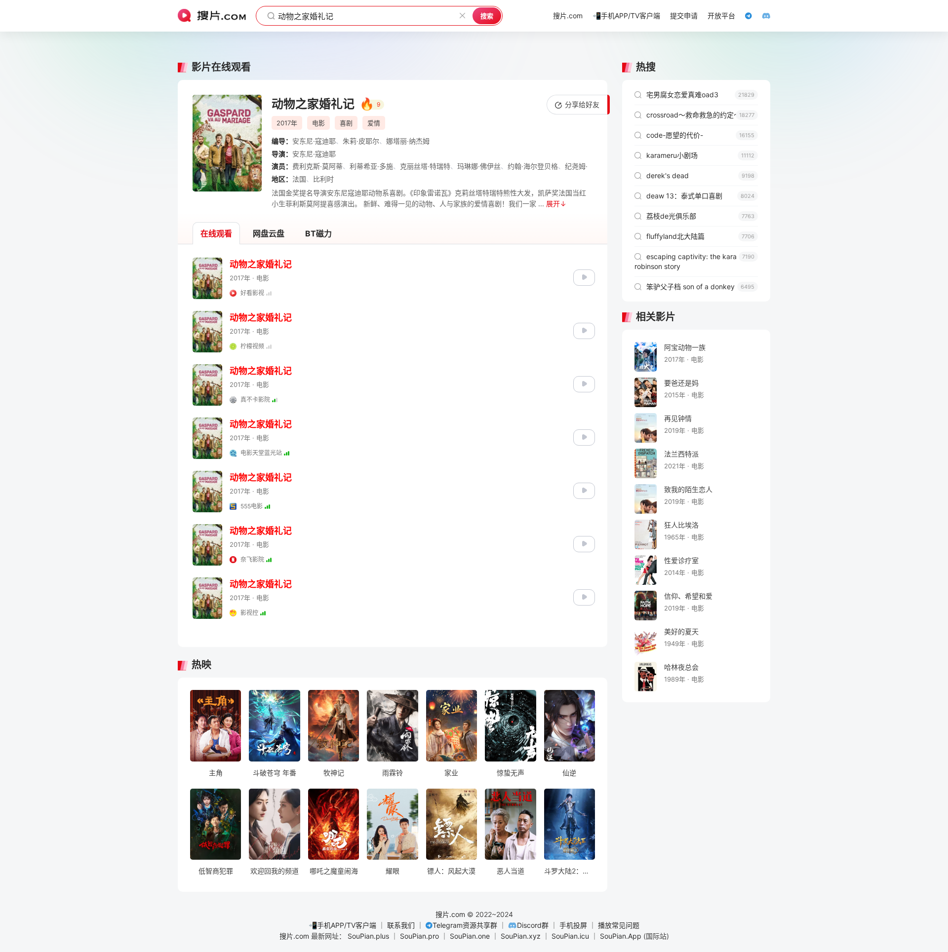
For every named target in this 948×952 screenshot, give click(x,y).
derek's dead (700, 175)
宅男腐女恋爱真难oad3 (700, 94)
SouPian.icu (570, 936)
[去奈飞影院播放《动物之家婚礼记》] (584, 543)
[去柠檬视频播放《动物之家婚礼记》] (584, 330)
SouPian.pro (419, 936)
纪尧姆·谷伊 (583, 166)
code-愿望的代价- (700, 135)
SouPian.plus (368, 936)
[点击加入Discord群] (761, 15)
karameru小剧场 (700, 155)
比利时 (323, 179)
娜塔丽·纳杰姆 (408, 141)
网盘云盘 (268, 233)
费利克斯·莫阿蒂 (317, 166)
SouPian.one (470, 936)
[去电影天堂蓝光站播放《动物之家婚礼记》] (584, 436)
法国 (299, 179)
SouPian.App (620, 936)
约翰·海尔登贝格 (533, 166)
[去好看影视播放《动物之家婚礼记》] (584, 276)
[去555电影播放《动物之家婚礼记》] (584, 490)
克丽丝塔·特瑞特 (425, 166)
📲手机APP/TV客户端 (342, 925)
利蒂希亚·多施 (371, 166)
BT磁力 (318, 233)
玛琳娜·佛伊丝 (479, 166)
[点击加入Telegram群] (743, 15)
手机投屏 (573, 925)
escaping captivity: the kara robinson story (694, 261)
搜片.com (450, 914)
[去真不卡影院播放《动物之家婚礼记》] (584, 383)
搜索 (486, 16)
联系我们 (401, 925)
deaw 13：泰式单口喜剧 (700, 195)
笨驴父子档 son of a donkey (700, 286)
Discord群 (533, 925)
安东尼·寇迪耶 (314, 141)
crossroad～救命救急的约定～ (700, 115)
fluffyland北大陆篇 (700, 236)
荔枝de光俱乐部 (700, 216)
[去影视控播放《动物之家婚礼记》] (584, 596)
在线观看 (216, 233)
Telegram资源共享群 (465, 925)
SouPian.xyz (521, 936)
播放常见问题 (618, 925)
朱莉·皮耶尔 (361, 141)
